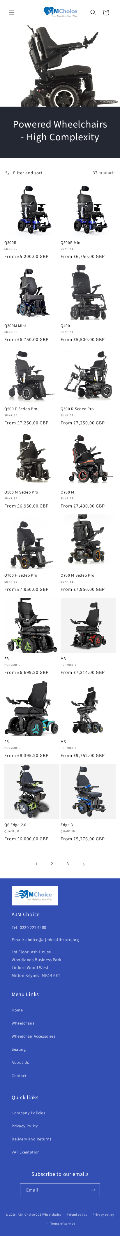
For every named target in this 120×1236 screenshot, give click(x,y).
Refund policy (76, 1214)
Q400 (65, 326)
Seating (19, 1049)
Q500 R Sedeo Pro (77, 409)
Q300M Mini (15, 326)
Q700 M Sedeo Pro (77, 575)
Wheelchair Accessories (33, 1036)
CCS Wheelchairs (48, 1214)
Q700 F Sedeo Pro (20, 575)
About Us (20, 1062)
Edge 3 (67, 825)
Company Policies (28, 1113)
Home (17, 1010)
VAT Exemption (26, 1152)
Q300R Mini (71, 243)
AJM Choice (26, 1214)
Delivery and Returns (32, 1139)
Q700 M (67, 492)
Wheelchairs (23, 1023)
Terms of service (62, 1223)
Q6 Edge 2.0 (15, 825)
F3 (6, 658)
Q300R (10, 243)
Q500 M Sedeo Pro (21, 492)
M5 (63, 742)
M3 (63, 658)
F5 (6, 742)
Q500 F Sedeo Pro (20, 409)
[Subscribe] (93, 1190)
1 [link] (36, 864)
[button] (11, 12)
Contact (19, 1076)
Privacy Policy (25, 1126)
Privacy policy (103, 1214)
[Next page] (83, 864)
